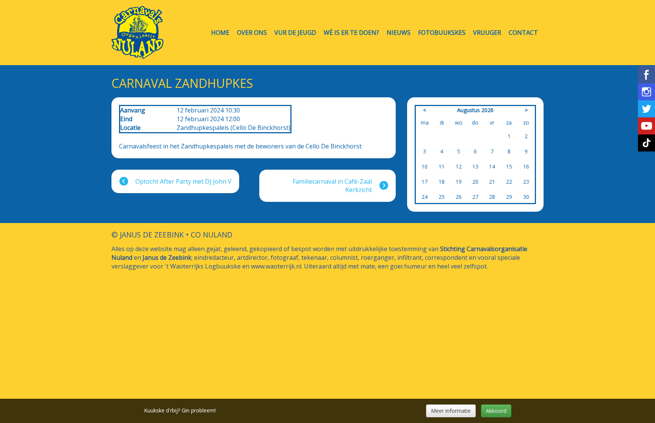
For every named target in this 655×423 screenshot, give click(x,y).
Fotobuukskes (441, 33)
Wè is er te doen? (351, 33)
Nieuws (399, 33)
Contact (523, 33)
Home (220, 33)
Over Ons (252, 33)
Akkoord (496, 410)
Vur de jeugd (295, 33)
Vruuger (487, 33)
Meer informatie (451, 410)
